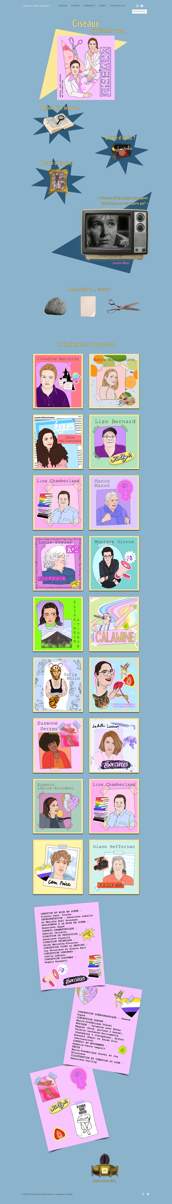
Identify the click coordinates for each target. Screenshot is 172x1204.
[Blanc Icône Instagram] (137, 6)
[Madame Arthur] (58, 181)
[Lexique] (58, 124)
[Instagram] (143, 1194)
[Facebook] (142, 6)
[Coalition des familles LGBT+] (121, 151)
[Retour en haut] (105, 1170)
